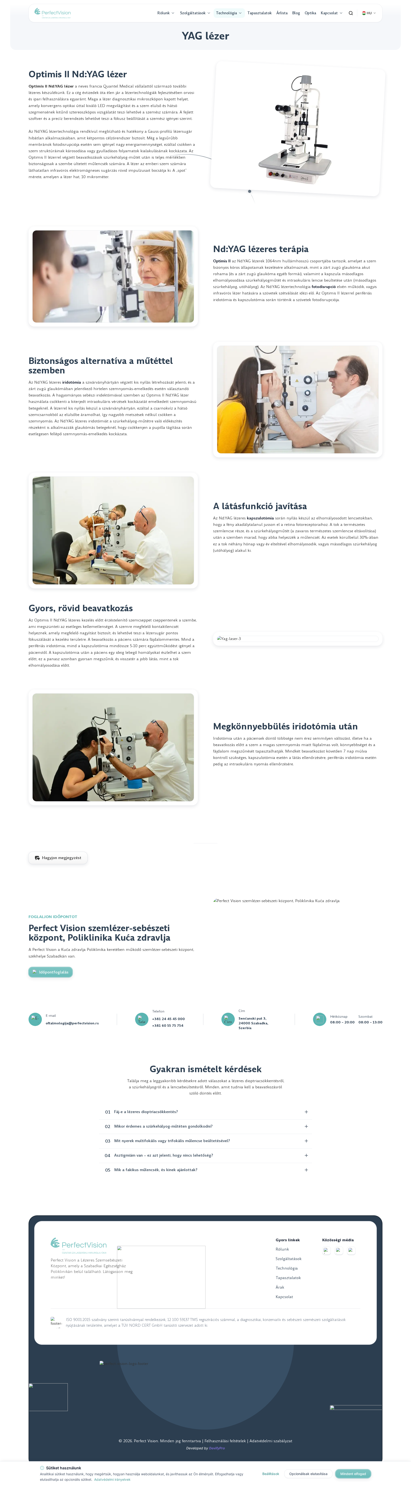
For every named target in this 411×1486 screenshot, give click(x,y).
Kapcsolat (329, 12)
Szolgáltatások (193, 12)
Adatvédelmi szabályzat (271, 1441)
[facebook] (326, 1250)
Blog (296, 12)
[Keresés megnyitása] (351, 13)
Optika (310, 12)
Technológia (226, 12)
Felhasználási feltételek (226, 1441)
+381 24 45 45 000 (168, 1019)
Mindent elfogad (353, 1474)
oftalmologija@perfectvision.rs (72, 1023)
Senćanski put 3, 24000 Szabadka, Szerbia (253, 1023)
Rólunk (163, 12)
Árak (280, 1287)
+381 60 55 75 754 (167, 1025)
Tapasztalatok (259, 12)
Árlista (282, 12)
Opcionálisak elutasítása (308, 1474)
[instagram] (339, 1250)
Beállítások (270, 1474)
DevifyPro (217, 1448)
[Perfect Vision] (52, 13)
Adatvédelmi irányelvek (112, 1479)
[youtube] (351, 1250)
